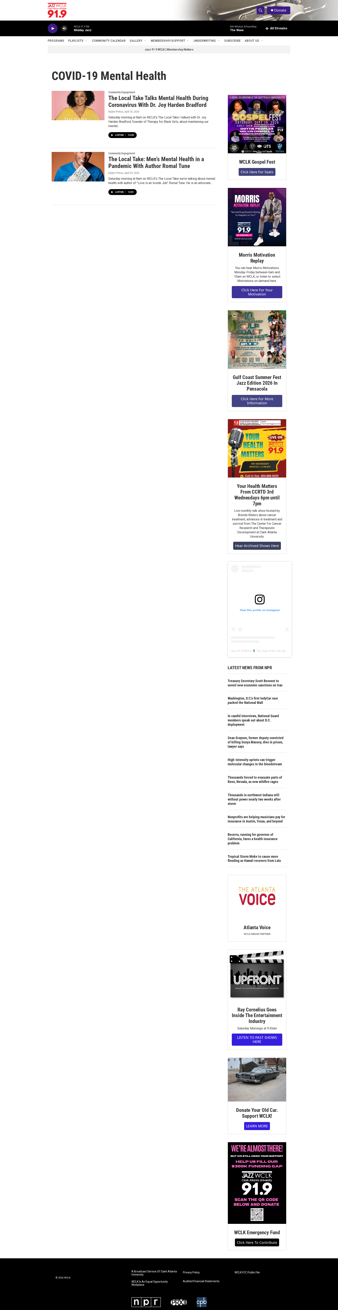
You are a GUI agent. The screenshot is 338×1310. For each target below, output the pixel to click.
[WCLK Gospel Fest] (257, 124)
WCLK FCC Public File (247, 1272)
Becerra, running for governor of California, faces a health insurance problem (253, 838)
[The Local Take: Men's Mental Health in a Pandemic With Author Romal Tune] (78, 166)
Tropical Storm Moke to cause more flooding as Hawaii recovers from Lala (254, 858)
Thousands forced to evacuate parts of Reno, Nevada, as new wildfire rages (255, 779)
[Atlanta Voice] (257, 897)
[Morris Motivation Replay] (257, 217)
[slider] (70, 28)
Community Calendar (109, 40)
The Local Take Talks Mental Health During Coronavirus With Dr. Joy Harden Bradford (158, 101)
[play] (52, 28)
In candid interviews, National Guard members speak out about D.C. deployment (253, 720)
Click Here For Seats (257, 172)
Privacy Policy (191, 1272)
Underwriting (205, 40)
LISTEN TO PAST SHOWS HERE (257, 1039)
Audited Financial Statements (201, 1281)
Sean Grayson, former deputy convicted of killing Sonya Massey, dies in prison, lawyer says (255, 742)
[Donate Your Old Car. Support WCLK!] (257, 1080)
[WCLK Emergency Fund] (257, 1183)
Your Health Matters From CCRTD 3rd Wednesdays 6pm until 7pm (257, 495)
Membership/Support (168, 40)
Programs (56, 40)
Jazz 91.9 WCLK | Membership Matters (169, 49)
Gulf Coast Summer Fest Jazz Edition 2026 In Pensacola (257, 383)
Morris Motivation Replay (257, 258)
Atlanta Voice (257, 927)
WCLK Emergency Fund (257, 1232)
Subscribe (232, 40)
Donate (280, 10)
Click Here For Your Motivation (257, 292)
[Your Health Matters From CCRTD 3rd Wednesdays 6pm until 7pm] (257, 448)
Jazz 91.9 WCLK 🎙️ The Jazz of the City (256, 650)
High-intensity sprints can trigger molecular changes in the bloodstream (255, 762)
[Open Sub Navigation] (86, 40)
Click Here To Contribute (257, 1242)
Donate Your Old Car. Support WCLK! (257, 1113)
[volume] (64, 28)
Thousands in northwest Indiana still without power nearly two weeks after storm (254, 799)
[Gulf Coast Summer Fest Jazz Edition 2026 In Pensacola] (257, 339)
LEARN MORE (257, 1126)
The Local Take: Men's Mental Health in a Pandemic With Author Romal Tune (156, 162)
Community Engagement (121, 92)
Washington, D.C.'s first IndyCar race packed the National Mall (253, 700)
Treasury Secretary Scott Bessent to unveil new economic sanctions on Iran (255, 683)
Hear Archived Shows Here (257, 545)
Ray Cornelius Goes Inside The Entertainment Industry (257, 1015)
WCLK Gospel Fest (257, 162)
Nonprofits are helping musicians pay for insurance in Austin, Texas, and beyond (256, 819)
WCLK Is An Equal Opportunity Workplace (149, 1283)
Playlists (76, 40)
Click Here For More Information (257, 400)
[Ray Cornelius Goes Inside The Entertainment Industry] (257, 975)
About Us (252, 40)
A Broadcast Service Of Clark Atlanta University (154, 1273)
